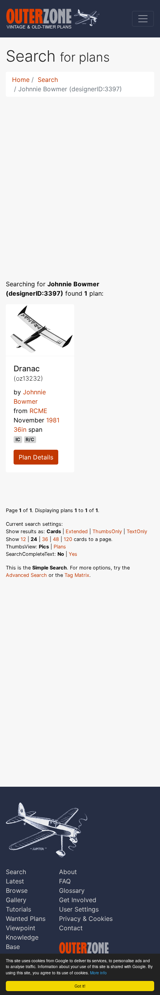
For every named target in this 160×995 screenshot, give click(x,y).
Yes (73, 554)
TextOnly (137, 531)
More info (98, 972)
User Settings (79, 909)
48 (56, 539)
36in (20, 429)
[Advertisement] (80, 183)
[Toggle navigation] (143, 19)
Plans (60, 547)
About (68, 872)
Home (21, 79)
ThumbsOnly (107, 531)
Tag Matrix (76, 575)
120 (68, 539)
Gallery (16, 900)
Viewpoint (20, 928)
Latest (15, 881)
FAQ (65, 881)
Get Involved (77, 900)
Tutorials (18, 909)
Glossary (72, 890)
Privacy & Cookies (86, 918)
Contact (71, 928)
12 (23, 539)
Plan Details (36, 457)
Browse (17, 890)
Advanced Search (26, 575)
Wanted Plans (25, 918)
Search (48, 79)
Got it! (80, 986)
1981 (52, 420)
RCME (38, 411)
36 (45, 539)
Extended (77, 531)
